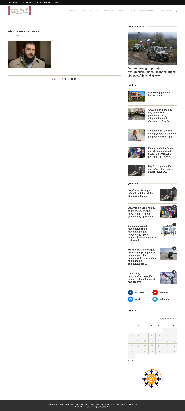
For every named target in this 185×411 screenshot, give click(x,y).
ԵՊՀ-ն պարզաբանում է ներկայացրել (161, 94)
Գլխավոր (72, 10)
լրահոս (132, 85)
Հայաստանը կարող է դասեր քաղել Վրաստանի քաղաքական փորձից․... (162, 133)
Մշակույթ (166, 10)
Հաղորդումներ (90, 10)
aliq (9, 35)
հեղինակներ (27, 2)
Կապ (56, 2)
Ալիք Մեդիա (131, 404)
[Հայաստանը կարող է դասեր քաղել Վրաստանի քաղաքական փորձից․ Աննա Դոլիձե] (136, 135)
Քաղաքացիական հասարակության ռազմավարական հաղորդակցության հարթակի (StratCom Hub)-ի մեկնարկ (142, 233)
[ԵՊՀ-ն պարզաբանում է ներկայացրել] (136, 96)
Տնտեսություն (148, 10)
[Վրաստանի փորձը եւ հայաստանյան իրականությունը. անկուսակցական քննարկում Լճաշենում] (136, 114)
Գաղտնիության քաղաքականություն (92, 407)
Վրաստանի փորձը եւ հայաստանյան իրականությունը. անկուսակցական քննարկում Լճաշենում (160, 115)
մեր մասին (13, 2)
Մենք (133, 10)
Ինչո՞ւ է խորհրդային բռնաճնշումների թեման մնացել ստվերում (161, 169)
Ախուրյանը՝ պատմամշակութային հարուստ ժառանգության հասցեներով (141, 277)
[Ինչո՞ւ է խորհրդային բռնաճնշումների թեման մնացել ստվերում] (136, 170)
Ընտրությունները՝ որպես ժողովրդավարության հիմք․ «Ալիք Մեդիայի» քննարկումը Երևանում (161, 152)
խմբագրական (136, 26)
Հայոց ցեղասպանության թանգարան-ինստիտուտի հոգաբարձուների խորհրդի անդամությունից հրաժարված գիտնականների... (142, 256)
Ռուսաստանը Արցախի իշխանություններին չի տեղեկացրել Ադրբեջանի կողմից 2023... (152, 71)
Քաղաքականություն (114, 10)
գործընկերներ (44, 2)
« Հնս (131, 360)
